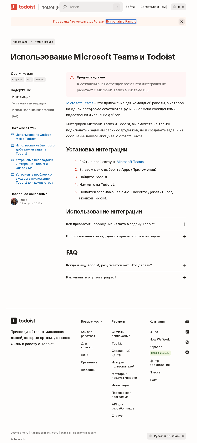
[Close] (182, 21)
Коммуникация (44, 41)
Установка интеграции (29, 103)
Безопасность (19, 432)
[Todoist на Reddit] (187, 353)
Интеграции (20, 41)
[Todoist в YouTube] (187, 322)
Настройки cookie (84, 432)
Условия (66, 432)
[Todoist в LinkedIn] (187, 333)
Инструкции (21, 97)
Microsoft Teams (79, 103)
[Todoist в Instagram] (187, 343)
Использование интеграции (33, 110)
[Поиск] (116, 6)
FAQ (15, 116)
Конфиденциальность (44, 432)
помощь (50, 7)
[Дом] (23, 7)
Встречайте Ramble (121, 21)
